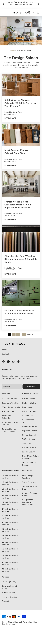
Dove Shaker (28, 407)
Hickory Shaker (29, 403)
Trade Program (28, 482)
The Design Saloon (24, 50)
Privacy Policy (8, 592)
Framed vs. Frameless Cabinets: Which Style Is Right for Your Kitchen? (17, 204)
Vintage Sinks (8, 411)
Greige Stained (29, 435)
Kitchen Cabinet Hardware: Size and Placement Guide (19, 312)
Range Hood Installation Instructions (27, 502)
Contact (5, 354)
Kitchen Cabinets (10, 398)
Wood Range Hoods (11, 407)
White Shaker (28, 398)
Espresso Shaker (29, 430)
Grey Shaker (27, 415)
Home (12, 50)
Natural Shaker (29, 411)
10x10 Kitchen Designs (29, 463)
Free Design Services (27, 476)
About (4, 349)
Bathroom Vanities (10, 403)
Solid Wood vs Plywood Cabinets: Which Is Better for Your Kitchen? (20, 103)
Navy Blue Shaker (30, 426)
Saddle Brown (28, 452)
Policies (5, 577)
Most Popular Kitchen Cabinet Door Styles (16, 151)
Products (6, 394)
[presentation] (3, 3)
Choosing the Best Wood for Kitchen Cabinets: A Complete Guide (20, 259)
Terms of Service (9, 597)
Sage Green (27, 443)
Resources (27, 470)
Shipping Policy (9, 582)
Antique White (29, 447)
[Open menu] (4, 12)
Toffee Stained (28, 439)
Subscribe (31, 386)
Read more (10, 118)
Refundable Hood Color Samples (10, 430)
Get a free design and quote (24, 3)
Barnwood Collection (6, 416)
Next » (30, 334)
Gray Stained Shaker (28, 421)
